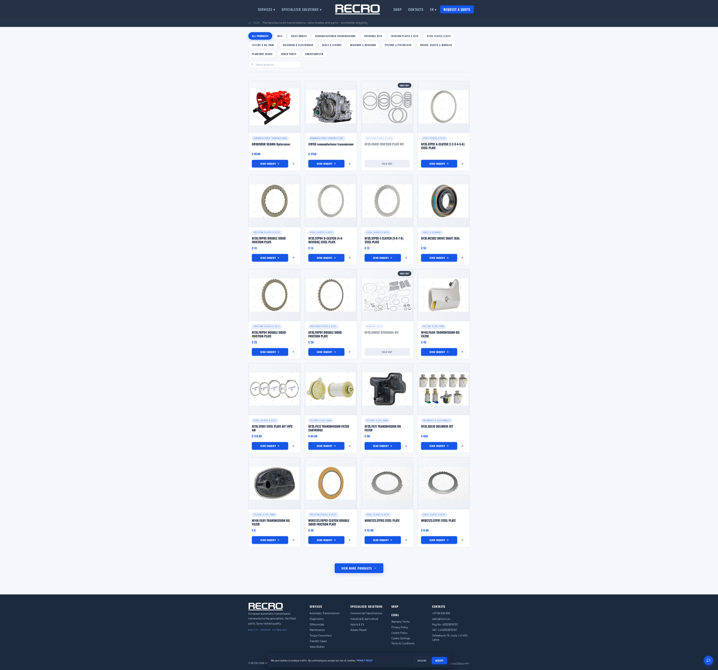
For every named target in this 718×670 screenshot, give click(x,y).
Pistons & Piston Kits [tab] (398, 45)
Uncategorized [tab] (314, 54)
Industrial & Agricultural (364, 618)
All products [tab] (260, 36)
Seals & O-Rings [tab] (332, 45)
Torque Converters (321, 635)
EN (433, 9)
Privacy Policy (399, 627)
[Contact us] (708, 660)
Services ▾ (266, 9)
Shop (397, 9)
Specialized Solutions (366, 606)
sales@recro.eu (441, 618)
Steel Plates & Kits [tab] (439, 36)
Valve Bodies (317, 646)
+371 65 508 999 (441, 613)
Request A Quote (457, 9)
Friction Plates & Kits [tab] (404, 36)
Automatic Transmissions (325, 613)
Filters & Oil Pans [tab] (263, 45)
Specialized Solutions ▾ (302, 9)
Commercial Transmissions (366, 613)
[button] (274, 126)
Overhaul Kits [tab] (373, 36)
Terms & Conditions (403, 643)
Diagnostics (317, 618)
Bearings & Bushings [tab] (363, 45)
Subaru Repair (358, 629)
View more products (356, 568)
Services (316, 606)
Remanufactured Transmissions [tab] (335, 36)
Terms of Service (456, 663)
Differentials (317, 624)
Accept (439, 660)
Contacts (416, 9)
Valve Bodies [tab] (299, 36)
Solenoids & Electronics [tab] (298, 45)
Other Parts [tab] (289, 54)
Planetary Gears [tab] (262, 54)
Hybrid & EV (357, 624)
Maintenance (317, 629)
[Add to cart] (293, 164)
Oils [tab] (280, 36)
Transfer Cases (318, 641)
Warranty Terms (400, 621)
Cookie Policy (399, 632)
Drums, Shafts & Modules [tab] (436, 45)
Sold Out (387, 163)
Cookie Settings (400, 638)
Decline (422, 660)
